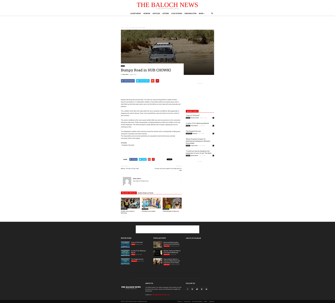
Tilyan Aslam (194, 145)
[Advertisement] (167, 22)
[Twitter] (197, 288)
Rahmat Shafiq (195, 117)
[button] (212, 13)
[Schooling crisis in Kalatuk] (151, 203)
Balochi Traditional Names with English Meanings (171, 251)
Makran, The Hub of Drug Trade (130, 168)
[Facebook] (187, 288)
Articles (156, 13)
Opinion (146, 13)
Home (122, 27)
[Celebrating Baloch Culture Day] (172, 203)
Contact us (211, 301)
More (201, 13)
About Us (179, 301)
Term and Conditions (197, 301)
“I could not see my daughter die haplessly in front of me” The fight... (199, 152)
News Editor (125, 74)
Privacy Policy (187, 301)
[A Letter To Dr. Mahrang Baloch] (125, 253)
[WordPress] (201, 288)
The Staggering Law (193, 131)
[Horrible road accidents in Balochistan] (130, 203)
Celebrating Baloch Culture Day (171, 211)
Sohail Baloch (194, 125)
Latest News (135, 13)
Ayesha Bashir (194, 155)
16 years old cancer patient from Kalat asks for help (168, 169)
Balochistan (189, 133)
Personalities (190, 13)
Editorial (195, 133)
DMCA (205, 301)
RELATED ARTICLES (129, 193)
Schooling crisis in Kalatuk (148, 211)
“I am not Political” (193, 115)
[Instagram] (192, 288)
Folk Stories (176, 13)
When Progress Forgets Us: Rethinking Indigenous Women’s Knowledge (198, 141)
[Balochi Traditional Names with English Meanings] (157, 253)
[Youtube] (206, 288)
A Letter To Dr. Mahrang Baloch (197, 123)
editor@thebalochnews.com (161, 294)
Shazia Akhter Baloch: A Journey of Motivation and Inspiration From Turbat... (171, 260)
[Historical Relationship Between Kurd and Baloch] (157, 244)
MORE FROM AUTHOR (145, 193)
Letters (165, 13)
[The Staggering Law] (125, 261)
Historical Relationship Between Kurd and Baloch (171, 243)
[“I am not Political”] (125, 244)
